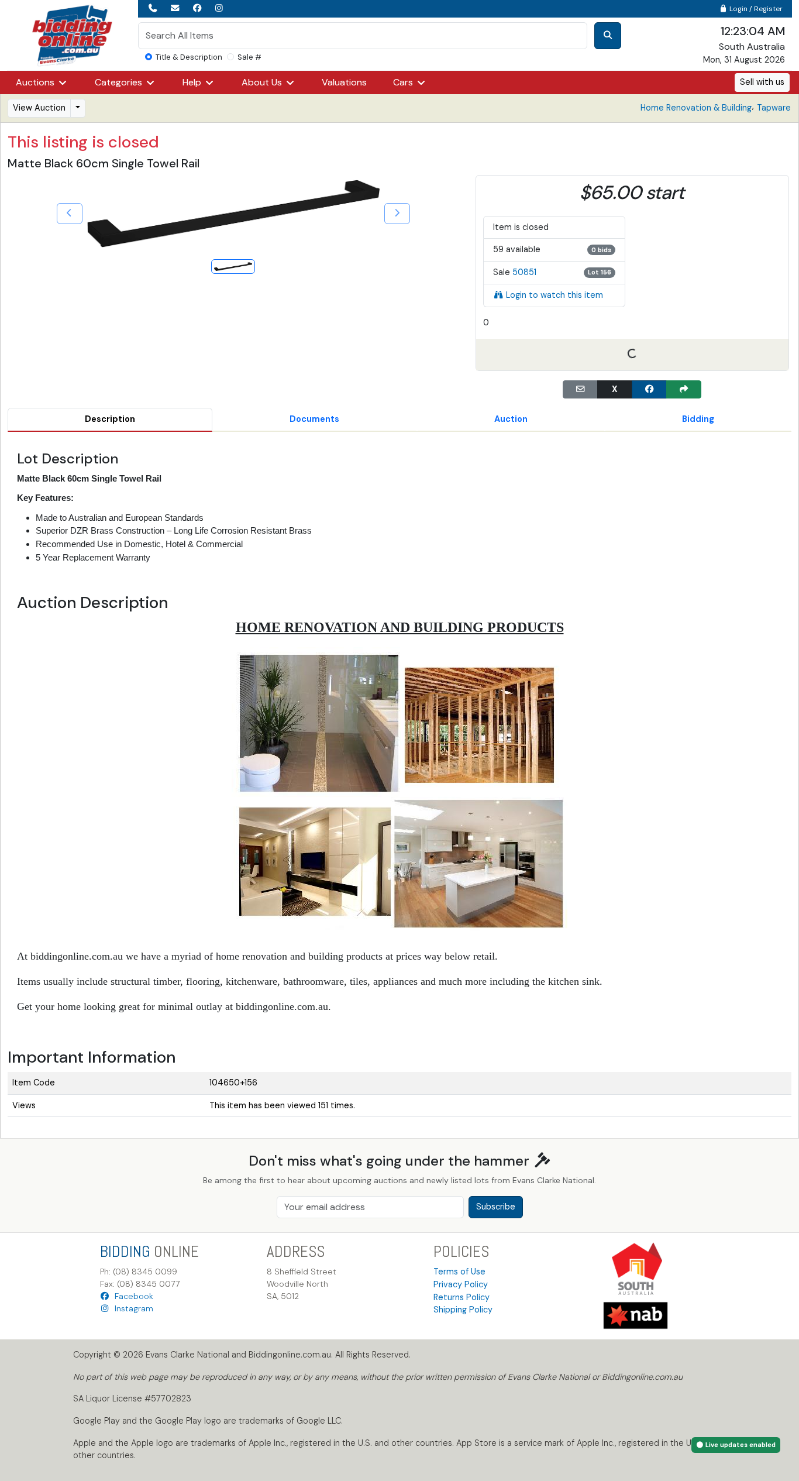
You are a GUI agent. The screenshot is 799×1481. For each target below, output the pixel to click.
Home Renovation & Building (696, 107)
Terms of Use (459, 1271)
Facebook (131, 1296)
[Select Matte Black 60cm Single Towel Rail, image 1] (233, 266)
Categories (119, 82)
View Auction (39, 107)
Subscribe (495, 1206)
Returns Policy (461, 1297)
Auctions (36, 82)
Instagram (131, 1308)
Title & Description (189, 57)
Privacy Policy (460, 1284)
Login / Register (755, 8)
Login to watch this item (554, 295)
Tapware (774, 107)
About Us (263, 82)
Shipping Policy (463, 1309)
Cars (404, 82)
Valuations (344, 82)
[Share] (683, 389)
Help (193, 82)
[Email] (580, 389)
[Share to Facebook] (649, 389)
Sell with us (762, 82)
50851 (524, 272)
